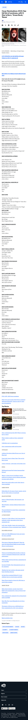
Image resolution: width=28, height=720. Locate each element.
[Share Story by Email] (15, 25)
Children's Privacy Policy (20, 713)
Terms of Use (15, 714)
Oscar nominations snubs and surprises (11, 446)
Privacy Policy (3, 713)
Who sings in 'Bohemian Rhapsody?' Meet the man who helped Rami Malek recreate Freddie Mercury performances (13, 544)
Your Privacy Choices (11, 713)
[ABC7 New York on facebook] (2, 705)
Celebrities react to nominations (10, 443)
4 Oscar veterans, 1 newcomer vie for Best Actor (13, 463)
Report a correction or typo (7, 618)
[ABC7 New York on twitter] (5, 705)
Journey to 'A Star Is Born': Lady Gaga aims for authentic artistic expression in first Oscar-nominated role (13, 520)
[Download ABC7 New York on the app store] (4, 708)
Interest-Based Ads (21, 714)
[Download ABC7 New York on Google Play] (11, 708)
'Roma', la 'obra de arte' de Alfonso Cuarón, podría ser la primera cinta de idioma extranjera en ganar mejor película (14, 477)
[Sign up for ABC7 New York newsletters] (12, 705)
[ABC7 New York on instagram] (9, 705)
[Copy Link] (18, 25)
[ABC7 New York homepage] (5, 2)
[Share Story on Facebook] (2, 25)
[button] (1, 1)
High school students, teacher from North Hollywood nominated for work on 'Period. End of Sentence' (13, 590)
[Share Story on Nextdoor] (12, 25)
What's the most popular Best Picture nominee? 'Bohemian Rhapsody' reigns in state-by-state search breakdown (13, 401)
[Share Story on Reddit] (9, 25)
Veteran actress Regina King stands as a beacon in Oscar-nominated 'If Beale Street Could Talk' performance (13, 554)
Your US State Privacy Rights (6, 714)
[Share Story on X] (5, 25)
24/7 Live (10, 2)
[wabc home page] (3, 685)
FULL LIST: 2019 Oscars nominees (10, 396)
